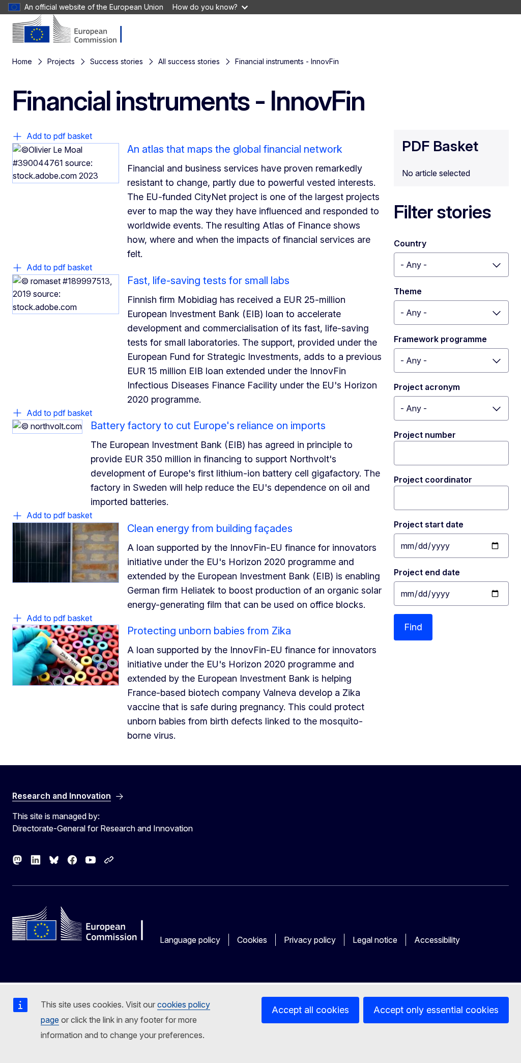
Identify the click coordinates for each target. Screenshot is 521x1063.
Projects (61, 61)
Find (413, 627)
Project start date (429, 524)
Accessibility (437, 940)
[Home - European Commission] (74, 29)
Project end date (427, 572)
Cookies (252, 940)
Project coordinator (433, 479)
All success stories (189, 61)
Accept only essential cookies (436, 1009)
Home (22, 61)
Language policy (190, 940)
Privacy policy (310, 940)
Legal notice (375, 940)
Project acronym (427, 387)
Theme (408, 291)
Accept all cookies (310, 1009)
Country (410, 243)
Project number (425, 435)
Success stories (116, 61)
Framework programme (440, 339)
